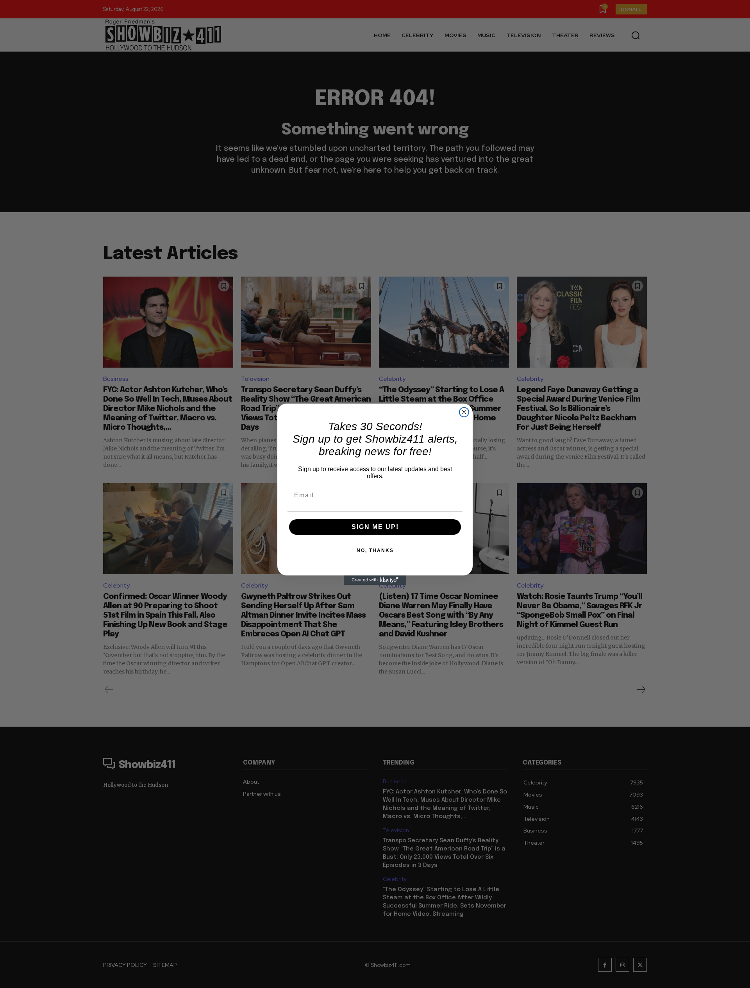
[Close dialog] (464, 412)
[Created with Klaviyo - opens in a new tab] (375, 580)
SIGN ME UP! (375, 526)
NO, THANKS (375, 550)
